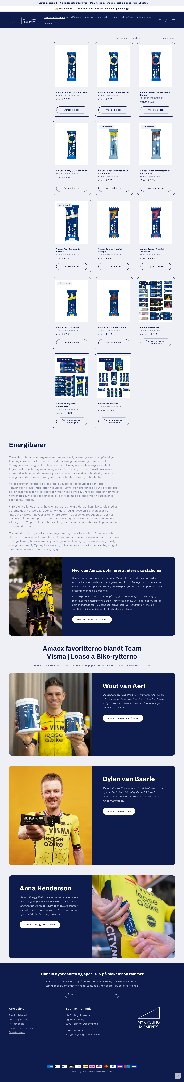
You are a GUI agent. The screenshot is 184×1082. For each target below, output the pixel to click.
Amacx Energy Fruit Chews (123, 718)
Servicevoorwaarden (21, 1028)
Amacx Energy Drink (119, 811)
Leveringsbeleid (18, 1019)
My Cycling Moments (87, 1072)
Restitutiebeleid (18, 1015)
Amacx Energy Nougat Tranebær (152, 250)
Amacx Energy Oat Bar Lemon (71, 171)
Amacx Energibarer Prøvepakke (66, 404)
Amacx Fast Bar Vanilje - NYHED (69, 250)
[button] (55, 17)
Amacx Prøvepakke (108, 403)
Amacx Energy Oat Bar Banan (113, 92)
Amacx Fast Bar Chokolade (112, 327)
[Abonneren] (115, 994)
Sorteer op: (121, 38)
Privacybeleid (16, 1024)
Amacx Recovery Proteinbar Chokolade (155, 172)
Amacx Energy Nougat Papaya (110, 250)
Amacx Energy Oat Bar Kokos (71, 92)
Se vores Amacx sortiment (92, 619)
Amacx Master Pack (150, 327)
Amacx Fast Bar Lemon (68, 327)
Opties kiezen (72, 110)
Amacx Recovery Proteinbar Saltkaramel (113, 172)
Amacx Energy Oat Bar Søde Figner (155, 93)
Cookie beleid (17, 1032)
